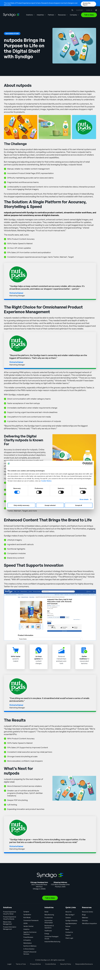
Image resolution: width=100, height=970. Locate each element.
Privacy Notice (35, 964)
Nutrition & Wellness (29, 946)
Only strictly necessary (21, 505)
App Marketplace (71, 923)
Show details (84, 499)
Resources (62, 15)
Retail (46, 912)
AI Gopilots (27, 940)
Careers (68, 917)
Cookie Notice (46, 481)
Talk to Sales (89, 15)
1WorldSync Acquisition (89, 923)
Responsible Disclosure (84, 964)
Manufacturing (49, 914)
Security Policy (65, 964)
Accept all (78, 505)
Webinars (85, 917)
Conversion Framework (30, 920)
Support (79, 10)
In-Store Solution (28, 949)
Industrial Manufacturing (52, 941)
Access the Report (86, 4)
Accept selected (50, 505)
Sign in (89, 10)
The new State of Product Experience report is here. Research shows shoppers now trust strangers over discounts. (41, 4)
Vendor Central (28, 926)
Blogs (84, 914)
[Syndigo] (11, 14)
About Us (68, 912)
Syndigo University (71, 920)
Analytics (26, 929)
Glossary (85, 920)
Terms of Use (21, 964)
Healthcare (48, 930)
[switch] (39, 492)
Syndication (27, 914)
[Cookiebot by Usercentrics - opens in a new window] (83, 463)
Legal (9, 964)
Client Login (69, 938)
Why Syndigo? (70, 914)
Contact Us (69, 932)
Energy (47, 933)
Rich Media (26, 917)
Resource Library (87, 912)
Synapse (26, 911)
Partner (67, 926)
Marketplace (27, 943)
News (67, 929)
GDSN (25, 923)
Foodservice (49, 917)
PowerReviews (28, 937)
